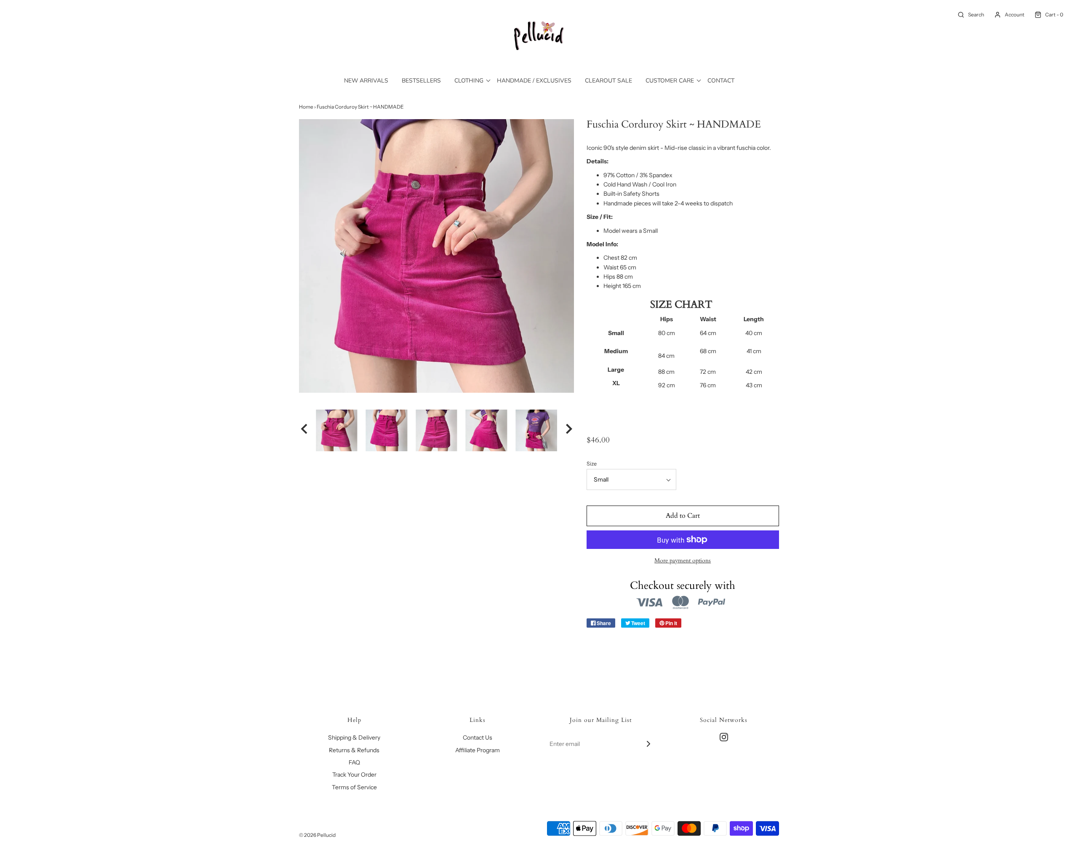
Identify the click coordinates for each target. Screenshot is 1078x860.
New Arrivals (366, 81)
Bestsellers (421, 81)
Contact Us (477, 737)
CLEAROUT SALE (608, 81)
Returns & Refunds (354, 750)
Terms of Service (354, 787)
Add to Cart (683, 515)
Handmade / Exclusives (534, 81)
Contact (720, 81)
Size (592, 464)
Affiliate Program (477, 750)
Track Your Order (354, 774)
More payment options (682, 560)
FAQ (354, 762)
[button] (304, 430)
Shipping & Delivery (354, 737)
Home (306, 107)
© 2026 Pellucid (317, 835)
